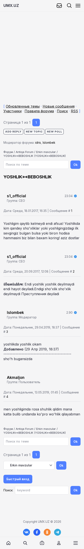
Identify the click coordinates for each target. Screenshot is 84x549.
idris (38, 142)
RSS (74, 111)
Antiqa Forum (24, 152)
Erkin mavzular (46, 152)
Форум (8, 152)
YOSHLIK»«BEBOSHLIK (18, 155)
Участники (12, 111)
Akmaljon (16, 377)
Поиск (62, 111)
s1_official (16, 196)
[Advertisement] (42, 53)
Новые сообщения (59, 106)
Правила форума (39, 111)
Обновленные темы (23, 106)
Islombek (49, 142)
